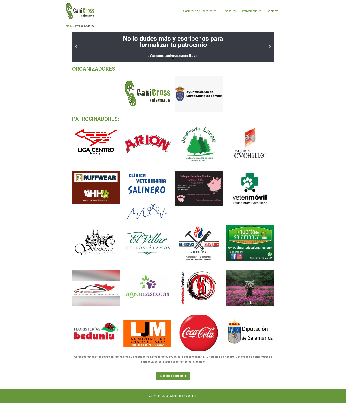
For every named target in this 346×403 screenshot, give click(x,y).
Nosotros (231, 11)
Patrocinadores (251, 11)
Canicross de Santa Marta (199, 11)
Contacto (272, 11)
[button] (169, 58)
